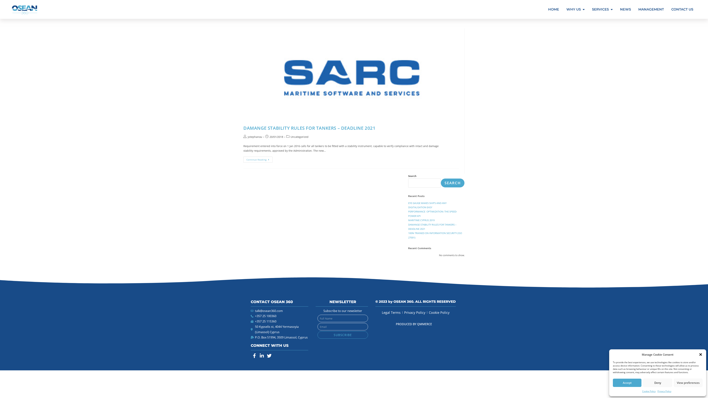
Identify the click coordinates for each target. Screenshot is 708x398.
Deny (657, 383)
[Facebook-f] (254, 355)
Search (412, 176)
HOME (553, 9)
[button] (700, 354)
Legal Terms (391, 312)
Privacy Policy (664, 391)
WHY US (573, 9)
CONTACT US (682, 9)
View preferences (688, 383)
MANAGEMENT (651, 9)
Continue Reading (260, 159)
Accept (627, 383)
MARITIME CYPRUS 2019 (421, 220)
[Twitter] (269, 355)
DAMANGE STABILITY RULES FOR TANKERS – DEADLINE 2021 (309, 128)
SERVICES (600, 9)
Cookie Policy (649, 391)
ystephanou (255, 137)
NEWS (625, 9)
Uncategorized (299, 137)
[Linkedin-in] (262, 355)
